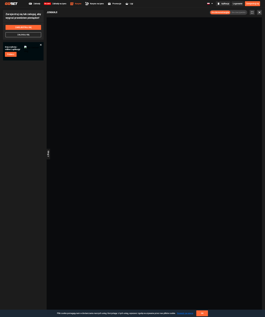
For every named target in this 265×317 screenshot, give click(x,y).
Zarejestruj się (252, 4)
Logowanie (237, 4)
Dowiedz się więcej (185, 313)
